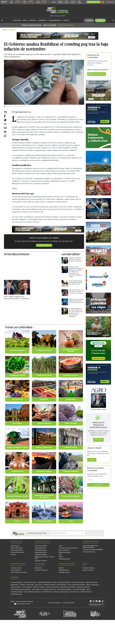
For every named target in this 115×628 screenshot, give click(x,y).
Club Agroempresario (64, 559)
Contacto (13, 554)
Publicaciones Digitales (41, 554)
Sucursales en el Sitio (64, 572)
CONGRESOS (32, 20)
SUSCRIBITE (100, 20)
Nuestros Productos (47, 591)
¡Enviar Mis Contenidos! (97, 74)
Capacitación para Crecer (83, 587)
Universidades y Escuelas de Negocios (21, 589)
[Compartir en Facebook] (8, 117)
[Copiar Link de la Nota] (8, 136)
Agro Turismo (38, 584)
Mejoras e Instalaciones (92, 584)
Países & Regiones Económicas (32, 591)
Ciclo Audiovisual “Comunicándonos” (68, 548)
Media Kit (61, 568)
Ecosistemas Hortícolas (64, 582)
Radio (60, 554)
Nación (88, 589)
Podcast (61, 556)
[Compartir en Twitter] (8, 121)
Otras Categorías (49, 25)
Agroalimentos (15, 584)
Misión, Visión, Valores (16, 548)
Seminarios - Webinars (41, 560)
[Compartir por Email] (8, 129)
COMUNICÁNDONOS (55, 20)
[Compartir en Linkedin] (8, 132)
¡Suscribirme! (98, 485)
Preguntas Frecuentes (89, 568)
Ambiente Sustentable (50, 584)
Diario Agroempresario (41, 550)
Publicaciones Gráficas (41, 552)
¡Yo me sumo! (98, 439)
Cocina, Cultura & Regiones (64, 589)
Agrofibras (23, 584)
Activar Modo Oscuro (23, 603)
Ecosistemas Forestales (77, 582)
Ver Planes (91, 459)
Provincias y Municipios (17, 591)
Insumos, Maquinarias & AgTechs (76, 584)
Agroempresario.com (40, 548)
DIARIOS (66, 20)
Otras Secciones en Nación (31, 25)
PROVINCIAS (17, 20)
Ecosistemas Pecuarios (30, 582)
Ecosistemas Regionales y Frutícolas (47, 582)
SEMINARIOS (42, 20)
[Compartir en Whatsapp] (8, 125)
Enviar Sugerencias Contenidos (19, 572)
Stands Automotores (16, 594)
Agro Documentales (64, 550)
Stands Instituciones (86, 591)
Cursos (60, 546)
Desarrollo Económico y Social (68, 587)
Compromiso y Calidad (41, 546)
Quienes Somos (15, 545)
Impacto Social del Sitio (17, 550)
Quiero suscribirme (44, 245)
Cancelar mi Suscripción (41, 570)
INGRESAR (89, 20)
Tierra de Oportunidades (78, 589)
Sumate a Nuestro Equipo (17, 552)
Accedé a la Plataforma (93, 2)
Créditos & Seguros (16, 587)
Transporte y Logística (39, 587)
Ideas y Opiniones (36, 589)
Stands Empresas (74, 591)
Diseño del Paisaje (61, 584)
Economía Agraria (27, 587)
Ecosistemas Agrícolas (17, 582)
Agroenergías (30, 584)
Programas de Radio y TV (49, 589)
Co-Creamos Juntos (16, 568)
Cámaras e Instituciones (52, 587)
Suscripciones (38, 568)
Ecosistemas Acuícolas (91, 582)
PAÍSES (24, 20)
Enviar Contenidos (15, 570)
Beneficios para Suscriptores (61, 591)
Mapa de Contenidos (65, 25)
